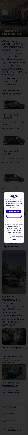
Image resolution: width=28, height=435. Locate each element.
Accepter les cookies (13, 211)
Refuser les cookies (14, 216)
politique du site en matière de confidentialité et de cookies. (14, 237)
